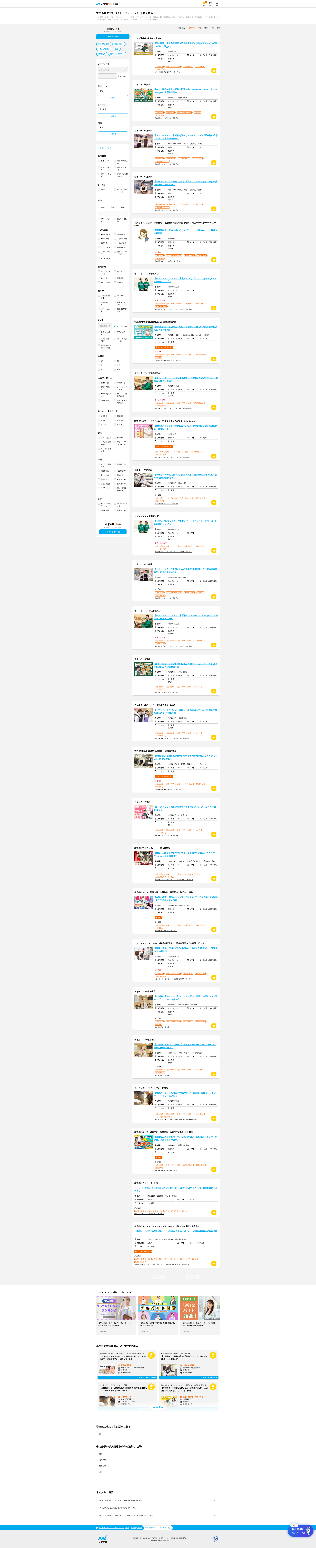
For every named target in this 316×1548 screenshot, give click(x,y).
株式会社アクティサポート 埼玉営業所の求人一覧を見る (174, 880)
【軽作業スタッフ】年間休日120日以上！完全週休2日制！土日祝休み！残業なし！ (185, 427)
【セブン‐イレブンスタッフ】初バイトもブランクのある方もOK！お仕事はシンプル (185, 280)
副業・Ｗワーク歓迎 (122, 253)
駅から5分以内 (104, 44)
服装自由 (104, 420)
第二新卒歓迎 (105, 258)
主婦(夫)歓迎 (121, 243)
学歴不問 (104, 243)
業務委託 (120, 282)
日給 (113, 207)
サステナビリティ (153, 1538)
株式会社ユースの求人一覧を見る (166, 931)
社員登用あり (122, 484)
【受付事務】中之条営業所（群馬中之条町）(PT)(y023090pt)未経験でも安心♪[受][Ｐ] (185, 45)
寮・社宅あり (105, 475)
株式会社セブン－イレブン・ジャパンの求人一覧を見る (173, 309)
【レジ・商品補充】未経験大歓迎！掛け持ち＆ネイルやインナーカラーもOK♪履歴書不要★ (185, 91)
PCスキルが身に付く (106, 450)
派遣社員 (102, 54)
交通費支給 (105, 471)
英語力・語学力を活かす (105, 505)
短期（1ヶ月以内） (117, 54)
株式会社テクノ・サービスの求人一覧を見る (149, 1214)
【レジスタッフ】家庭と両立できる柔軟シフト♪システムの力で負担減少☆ (185, 808)
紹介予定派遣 (105, 282)
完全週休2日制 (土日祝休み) (106, 347)
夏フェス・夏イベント (122, 191)
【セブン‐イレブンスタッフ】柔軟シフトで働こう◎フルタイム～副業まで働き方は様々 (186, 379)
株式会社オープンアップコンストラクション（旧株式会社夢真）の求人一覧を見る (161, 1264)
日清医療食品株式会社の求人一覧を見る (168, 360)
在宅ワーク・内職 (122, 303)
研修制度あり (122, 464)
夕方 (118, 365)
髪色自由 (104, 416)
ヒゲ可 (119, 424)
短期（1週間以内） (122, 162)
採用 (162, 1538)
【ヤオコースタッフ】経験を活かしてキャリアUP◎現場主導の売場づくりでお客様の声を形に (186, 137)
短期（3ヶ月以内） (122, 168)
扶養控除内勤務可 (105, 297)
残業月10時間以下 (122, 310)
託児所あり (105, 488)
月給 (123, 207)
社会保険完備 (105, 484)
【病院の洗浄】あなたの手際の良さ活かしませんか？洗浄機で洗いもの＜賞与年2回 (185, 328)
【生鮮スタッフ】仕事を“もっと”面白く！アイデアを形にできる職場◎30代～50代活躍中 (185, 183)
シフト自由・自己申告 (105, 340)
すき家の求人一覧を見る (163, 1027)
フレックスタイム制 (122, 340)
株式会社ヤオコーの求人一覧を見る (166, 164)
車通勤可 (120, 438)
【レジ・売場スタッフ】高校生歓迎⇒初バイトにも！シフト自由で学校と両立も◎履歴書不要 (185, 665)
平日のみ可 (121, 332)
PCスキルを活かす (122, 505)
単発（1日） (118, 44)
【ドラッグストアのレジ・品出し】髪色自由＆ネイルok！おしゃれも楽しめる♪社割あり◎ (185, 711)
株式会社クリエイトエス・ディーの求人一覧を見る (172, 738)
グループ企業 (170, 1538)
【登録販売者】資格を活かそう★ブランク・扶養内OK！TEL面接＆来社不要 (185, 232)
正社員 (119, 271)
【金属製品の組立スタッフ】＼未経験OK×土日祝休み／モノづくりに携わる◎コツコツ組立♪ (185, 1138)
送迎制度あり (122, 471)
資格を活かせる (122, 511)
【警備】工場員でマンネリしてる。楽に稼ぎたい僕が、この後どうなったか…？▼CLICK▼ (185, 854)
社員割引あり (122, 479)
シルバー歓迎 (105, 247)
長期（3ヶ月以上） (106, 175)
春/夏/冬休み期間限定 (122, 175)
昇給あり (120, 475)
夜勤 (116, 49)
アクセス (143, 1538)
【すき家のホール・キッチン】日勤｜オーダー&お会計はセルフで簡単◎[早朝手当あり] (185, 1046)
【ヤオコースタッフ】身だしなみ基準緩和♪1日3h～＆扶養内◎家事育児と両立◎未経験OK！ (185, 570)
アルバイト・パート (105, 273)
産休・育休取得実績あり (122, 489)
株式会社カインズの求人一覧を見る (166, 118)
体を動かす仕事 (105, 303)
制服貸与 (104, 479)
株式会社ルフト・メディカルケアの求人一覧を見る (172, 457)
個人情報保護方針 (181, 1538)
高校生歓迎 (121, 234)
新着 (200, 28)
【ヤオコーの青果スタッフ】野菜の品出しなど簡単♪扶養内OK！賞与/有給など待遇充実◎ (185, 476)
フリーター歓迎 (105, 253)
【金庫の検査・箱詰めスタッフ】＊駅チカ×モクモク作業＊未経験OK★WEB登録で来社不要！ (186, 898)
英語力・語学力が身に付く (122, 443)
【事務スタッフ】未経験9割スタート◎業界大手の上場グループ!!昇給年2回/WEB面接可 (175, 1231)
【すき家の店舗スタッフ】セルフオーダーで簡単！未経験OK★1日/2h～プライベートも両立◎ (185, 998)
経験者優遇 (105, 510)
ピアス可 (120, 420)
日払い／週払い (104, 49)
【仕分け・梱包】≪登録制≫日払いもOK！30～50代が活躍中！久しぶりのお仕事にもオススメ (175, 1189)
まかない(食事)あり (106, 465)
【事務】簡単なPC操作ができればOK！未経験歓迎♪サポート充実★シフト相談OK (186, 949)
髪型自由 (120, 416)
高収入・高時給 (105, 220)
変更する (113, 98)
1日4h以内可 (121, 296)
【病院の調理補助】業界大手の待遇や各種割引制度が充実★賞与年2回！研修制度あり (185, 757)
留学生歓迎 (121, 247)
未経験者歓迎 (105, 234)
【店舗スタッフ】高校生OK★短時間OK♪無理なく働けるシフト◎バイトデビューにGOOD (185, 1094)
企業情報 (135, 1538)
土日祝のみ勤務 (105, 333)
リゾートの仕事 (105, 310)
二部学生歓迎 (122, 239)
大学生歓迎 (105, 239)
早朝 (102, 361)
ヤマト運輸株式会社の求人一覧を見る (167, 72)
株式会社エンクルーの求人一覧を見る (167, 261)
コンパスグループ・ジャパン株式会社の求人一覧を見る (173, 979)
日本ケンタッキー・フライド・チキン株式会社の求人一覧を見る (176, 1119)
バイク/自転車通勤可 (106, 443)
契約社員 (104, 278)
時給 (103, 207)
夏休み (103, 189)
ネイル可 (104, 424)
